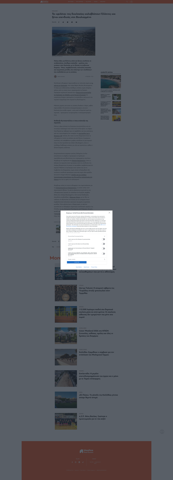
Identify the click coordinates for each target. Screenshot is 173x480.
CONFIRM (76, 262)
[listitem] (86, 236)
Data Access (86, 267)
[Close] (110, 213)
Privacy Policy (94, 267)
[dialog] (86, 240)
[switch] (103, 239)
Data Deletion (79, 267)
